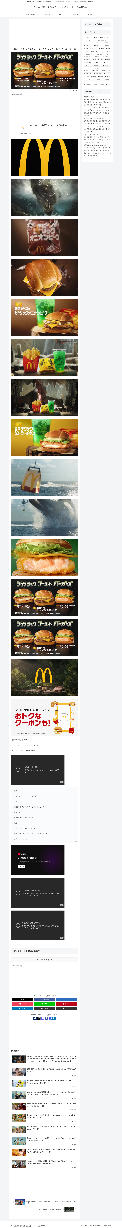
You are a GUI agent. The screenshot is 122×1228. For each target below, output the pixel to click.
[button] (44, 1008)
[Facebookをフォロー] (46, 1018)
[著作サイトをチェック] (35, 1018)
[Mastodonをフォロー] (42, 1018)
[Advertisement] (44, 33)
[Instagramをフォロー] (50, 1018)
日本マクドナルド (17, 94)
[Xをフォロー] (39, 1018)
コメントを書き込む (44, 959)
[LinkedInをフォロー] (54, 1018)
